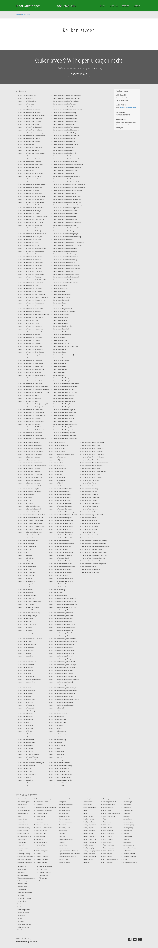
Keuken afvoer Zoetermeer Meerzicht (94, 549)
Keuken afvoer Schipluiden (57, 719)
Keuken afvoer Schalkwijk (57, 708)
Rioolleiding (126, 813)
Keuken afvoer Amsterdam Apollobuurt (30, 179)
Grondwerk (39, 804)
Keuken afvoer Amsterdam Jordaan (29, 335)
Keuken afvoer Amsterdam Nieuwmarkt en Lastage (34, 392)
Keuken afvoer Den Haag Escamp (63, 407)
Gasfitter (20, 851)
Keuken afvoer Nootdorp (25, 771)
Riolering (85, 813)
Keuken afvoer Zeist (88, 532)
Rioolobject (126, 816)
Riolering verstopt (88, 859)
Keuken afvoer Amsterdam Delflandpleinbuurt (32, 248)
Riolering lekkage (88, 833)
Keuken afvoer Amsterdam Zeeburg (64, 262)
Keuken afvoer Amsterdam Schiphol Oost (66, 141)
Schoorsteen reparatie (130, 862)
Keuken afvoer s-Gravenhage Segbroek (61, 670)
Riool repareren (108, 862)
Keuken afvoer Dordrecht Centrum (29, 506)
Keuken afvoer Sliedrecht (56, 725)
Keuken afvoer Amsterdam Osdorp (29, 424)
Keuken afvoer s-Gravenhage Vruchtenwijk (62, 688)
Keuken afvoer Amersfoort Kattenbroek (30, 118)
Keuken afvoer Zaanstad (90, 529)
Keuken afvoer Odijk (24, 777)
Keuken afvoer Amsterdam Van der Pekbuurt (67, 199)
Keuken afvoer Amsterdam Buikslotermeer (31, 205)
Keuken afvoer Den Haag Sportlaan (29, 460)
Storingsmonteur (23, 875)
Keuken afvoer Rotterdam (57, 486)
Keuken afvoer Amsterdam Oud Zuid (29, 427)
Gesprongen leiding (24, 853)
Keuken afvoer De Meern (61, 369)
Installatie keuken (41, 830)
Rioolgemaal (127, 807)
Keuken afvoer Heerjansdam (27, 595)
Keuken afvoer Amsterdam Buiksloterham (31, 202)
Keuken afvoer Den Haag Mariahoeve (64, 436)
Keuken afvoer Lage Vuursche (27, 644)
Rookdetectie (127, 851)
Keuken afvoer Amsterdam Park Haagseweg (66, 98)
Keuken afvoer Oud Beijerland (58, 445)
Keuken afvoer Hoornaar (25, 618)
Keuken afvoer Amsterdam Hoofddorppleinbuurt (33, 314)
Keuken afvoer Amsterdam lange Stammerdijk (32, 355)
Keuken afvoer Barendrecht (61, 297)
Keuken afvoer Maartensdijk (26, 711)
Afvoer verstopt (22, 804)
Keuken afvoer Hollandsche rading (29, 613)
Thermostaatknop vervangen (27, 878)
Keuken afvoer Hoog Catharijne (28, 616)
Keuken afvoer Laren (24, 653)
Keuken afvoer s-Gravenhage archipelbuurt (62, 598)
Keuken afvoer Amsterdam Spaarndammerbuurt (68, 164)
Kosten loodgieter (41, 851)
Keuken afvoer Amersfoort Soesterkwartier (31, 136)
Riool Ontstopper (28, 6)
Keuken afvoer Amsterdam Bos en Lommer (31, 196)
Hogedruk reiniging (42, 813)
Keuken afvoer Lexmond (25, 670)
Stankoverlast (22, 869)
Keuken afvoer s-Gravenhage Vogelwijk (61, 682)
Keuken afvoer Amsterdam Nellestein (29, 378)
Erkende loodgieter (24, 848)
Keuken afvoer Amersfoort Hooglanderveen (31, 115)
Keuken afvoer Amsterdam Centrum (29, 213)
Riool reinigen (107, 853)
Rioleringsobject (108, 799)
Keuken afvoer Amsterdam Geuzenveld (30, 288)
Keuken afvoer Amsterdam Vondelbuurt (65, 219)
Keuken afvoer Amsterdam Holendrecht (30, 309)
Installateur (39, 822)
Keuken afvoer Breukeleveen (62, 335)
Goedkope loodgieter (24, 859)
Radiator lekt (63, 845)
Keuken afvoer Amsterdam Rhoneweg (65, 118)
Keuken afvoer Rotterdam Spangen (60, 569)
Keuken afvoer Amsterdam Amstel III (29, 176)
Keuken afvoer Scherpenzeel (58, 711)
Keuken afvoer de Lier (60, 366)
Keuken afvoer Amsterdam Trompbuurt (65, 179)
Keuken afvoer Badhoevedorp (62, 294)
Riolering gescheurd (89, 822)
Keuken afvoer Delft (59, 375)
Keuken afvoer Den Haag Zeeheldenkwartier (32, 486)
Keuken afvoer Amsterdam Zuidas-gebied (66, 274)
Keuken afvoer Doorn (24, 500)
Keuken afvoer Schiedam (56, 716)
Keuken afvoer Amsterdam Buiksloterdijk (31, 199)
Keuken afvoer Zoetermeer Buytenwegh (94, 541)
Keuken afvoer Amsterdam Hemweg (29, 306)
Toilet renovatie (22, 884)
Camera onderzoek (24, 833)
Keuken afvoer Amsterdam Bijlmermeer (30, 193)
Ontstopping (63, 830)
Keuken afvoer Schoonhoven (58, 722)
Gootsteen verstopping (43, 799)
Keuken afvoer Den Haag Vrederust (29, 471)
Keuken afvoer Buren (59, 349)
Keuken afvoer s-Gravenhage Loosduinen (62, 644)
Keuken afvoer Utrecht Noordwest (93, 442)
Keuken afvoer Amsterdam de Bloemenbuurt (32, 234)
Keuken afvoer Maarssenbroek (27, 708)
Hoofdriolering (40, 816)
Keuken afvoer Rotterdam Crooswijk (60, 500)
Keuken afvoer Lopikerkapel (26, 690)
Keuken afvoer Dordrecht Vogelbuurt (29, 538)
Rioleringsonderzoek (109, 802)
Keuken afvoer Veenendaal (90, 480)
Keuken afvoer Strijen (55, 742)
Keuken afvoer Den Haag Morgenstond (30, 445)
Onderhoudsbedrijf (65, 819)
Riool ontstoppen (108, 851)
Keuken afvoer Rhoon (55, 474)
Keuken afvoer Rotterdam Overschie (60, 555)
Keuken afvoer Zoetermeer (90, 538)
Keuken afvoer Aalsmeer (25, 98)
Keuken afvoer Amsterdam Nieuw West (30, 384)
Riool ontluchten (108, 848)
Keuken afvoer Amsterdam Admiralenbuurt (31, 173)
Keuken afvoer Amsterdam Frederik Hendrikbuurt (33, 280)
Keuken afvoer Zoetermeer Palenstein (94, 558)
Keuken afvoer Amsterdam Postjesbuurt (65, 107)
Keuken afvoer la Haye (25, 641)
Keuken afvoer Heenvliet (25, 593)
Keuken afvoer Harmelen (25, 590)
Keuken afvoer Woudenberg (91, 523)
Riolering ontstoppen (89, 842)
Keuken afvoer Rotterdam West (58, 575)
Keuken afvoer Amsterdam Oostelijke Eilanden (32, 407)
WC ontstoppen (44, 875)
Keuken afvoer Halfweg (25, 587)
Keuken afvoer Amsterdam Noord (28, 395)
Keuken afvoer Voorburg (90, 494)
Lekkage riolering (41, 862)
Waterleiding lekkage (45, 866)
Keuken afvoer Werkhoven (90, 509)
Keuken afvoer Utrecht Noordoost (59, 786)
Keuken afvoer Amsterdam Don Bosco (30, 257)
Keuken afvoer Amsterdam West (63, 239)
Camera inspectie (23, 830)
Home (18, 15)
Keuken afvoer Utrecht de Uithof (59, 771)
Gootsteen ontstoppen (25, 862)
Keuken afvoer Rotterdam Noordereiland (62, 543)
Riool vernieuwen (128, 799)
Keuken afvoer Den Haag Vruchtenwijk (30, 474)
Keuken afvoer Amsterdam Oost (28, 401)
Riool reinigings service (110, 859)
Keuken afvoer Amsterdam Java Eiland (30, 332)
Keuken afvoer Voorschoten (91, 497)
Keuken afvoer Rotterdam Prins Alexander (62, 561)
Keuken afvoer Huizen (25, 627)
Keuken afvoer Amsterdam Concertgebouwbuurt (33, 216)
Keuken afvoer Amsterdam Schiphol (64, 138)
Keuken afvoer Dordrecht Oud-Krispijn (30, 529)
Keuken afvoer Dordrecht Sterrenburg (29, 532)
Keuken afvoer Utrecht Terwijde (92, 460)
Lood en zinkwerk (64, 799)
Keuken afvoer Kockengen (26, 633)
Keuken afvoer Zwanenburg (91, 569)
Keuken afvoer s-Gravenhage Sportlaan (61, 673)
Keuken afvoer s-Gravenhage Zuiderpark (61, 705)
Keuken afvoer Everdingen (26, 558)
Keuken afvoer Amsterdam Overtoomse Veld (67, 95)
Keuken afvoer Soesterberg (57, 731)
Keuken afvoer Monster (25, 737)
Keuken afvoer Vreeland (89, 500)
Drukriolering (22, 842)
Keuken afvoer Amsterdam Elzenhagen (30, 271)
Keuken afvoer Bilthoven (61, 317)
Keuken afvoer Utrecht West (91, 468)
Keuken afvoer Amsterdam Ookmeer (29, 398)
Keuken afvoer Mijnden (25, 731)
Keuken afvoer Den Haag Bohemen (64, 395)
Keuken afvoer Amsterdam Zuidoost (64, 280)
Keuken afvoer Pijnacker (56, 460)
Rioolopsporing (128, 828)
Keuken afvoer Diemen (25, 497)
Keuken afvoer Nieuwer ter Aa (27, 760)
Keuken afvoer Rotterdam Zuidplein (60, 587)
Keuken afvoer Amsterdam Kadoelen (29, 343)
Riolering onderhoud (89, 836)
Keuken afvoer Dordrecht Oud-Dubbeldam (31, 526)
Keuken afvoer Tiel (54, 748)
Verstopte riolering (23, 912)
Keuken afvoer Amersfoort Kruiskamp (29, 121)
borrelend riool (22, 819)
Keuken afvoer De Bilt (60, 363)
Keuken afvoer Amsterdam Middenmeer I (31, 369)
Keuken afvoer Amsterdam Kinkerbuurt (30, 349)
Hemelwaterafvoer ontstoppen (46, 807)
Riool (104, 819)
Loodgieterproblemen (66, 804)
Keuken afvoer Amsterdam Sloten (63, 150)
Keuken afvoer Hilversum (26, 604)
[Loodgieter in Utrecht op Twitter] (135, 939)
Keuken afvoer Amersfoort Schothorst (30, 130)
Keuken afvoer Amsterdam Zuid (63, 271)
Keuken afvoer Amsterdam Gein (28, 285)
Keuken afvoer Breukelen (61, 332)
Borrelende (21, 822)
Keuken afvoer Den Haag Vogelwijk (29, 468)
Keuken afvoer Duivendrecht (27, 546)
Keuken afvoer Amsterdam (26, 170)
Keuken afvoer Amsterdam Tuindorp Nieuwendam (69, 188)
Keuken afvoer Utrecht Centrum (59, 768)
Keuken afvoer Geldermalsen (27, 567)
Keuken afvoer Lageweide (26, 647)
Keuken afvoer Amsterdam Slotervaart (65, 162)
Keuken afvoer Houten (25, 621)
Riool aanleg (107, 822)
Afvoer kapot (22, 799)
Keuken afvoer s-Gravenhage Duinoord (61, 618)
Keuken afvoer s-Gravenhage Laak (59, 636)
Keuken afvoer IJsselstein (25, 630)
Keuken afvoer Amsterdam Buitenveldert (30, 208)
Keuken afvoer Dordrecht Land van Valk (30, 520)
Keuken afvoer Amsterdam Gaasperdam (30, 283)
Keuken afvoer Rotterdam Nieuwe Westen (62, 538)
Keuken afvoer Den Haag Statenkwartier (30, 463)
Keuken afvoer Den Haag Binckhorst (64, 389)
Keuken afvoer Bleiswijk (60, 323)
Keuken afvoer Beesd (59, 303)
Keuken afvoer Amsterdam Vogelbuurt (65, 211)
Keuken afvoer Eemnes (25, 549)
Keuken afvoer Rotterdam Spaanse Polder (62, 567)
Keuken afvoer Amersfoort (26, 107)
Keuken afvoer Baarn (59, 291)
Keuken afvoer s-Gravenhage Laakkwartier (62, 639)
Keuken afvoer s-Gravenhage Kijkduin (61, 633)
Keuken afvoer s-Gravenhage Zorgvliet (61, 702)
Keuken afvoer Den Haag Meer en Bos (65, 438)
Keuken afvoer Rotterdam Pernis (59, 558)
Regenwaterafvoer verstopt (67, 856)
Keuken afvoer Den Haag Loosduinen (65, 430)
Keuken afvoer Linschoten (26, 676)
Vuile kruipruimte (23, 927)
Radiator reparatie (64, 848)
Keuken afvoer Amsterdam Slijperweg (65, 147)
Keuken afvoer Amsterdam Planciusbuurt (66, 101)
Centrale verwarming (24, 836)
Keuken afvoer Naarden (25, 751)
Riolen (85, 810)
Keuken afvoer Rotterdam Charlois (59, 497)
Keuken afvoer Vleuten (89, 491)
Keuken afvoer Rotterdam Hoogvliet (60, 517)
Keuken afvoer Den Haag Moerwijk (29, 442)
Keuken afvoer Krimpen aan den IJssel (30, 639)
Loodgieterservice (64, 810)
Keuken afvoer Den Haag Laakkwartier (65, 424)
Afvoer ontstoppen (24, 802)
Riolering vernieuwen (89, 856)
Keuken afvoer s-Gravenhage (58, 595)
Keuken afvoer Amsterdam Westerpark (65, 248)
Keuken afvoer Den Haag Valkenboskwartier (32, 466)
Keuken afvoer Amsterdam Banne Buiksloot (31, 185)
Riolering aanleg (88, 816)
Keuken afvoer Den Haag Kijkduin (63, 418)
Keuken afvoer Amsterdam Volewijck (64, 216)
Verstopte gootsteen (24, 907)
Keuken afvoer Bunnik (60, 340)
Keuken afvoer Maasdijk (25, 714)
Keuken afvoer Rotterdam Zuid (58, 584)
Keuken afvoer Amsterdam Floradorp (29, 277)
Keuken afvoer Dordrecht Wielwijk (28, 541)
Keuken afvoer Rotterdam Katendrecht (61, 523)
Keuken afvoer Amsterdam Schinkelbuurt (66, 136)
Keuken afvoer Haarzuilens (26, 581)
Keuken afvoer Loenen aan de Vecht (29, 679)
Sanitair (125, 859)
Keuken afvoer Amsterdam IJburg (28, 320)
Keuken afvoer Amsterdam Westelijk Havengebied (68, 242)
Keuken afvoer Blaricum (60, 320)
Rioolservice (126, 833)
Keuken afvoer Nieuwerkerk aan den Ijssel (31, 763)
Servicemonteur (23, 866)
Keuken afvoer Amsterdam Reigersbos (65, 115)
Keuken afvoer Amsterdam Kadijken (29, 340)
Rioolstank (126, 839)
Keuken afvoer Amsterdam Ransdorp (64, 112)
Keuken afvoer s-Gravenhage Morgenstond (62, 659)
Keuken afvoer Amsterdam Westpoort (65, 251)
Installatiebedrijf (41, 836)
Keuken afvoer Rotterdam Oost (58, 549)
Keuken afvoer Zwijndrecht (90, 572)
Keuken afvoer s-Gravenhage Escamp (60, 621)
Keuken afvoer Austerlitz (60, 288)
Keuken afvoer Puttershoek (57, 463)
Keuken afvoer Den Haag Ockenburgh (30, 448)
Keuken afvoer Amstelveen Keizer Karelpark (31, 153)
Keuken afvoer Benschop (61, 306)
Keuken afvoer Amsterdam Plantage (64, 104)
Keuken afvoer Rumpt (55, 593)
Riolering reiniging (88, 848)
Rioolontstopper (128, 822)
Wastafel (20, 930)
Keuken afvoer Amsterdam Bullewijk (29, 211)
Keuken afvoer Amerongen (26, 104)
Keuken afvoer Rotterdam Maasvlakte (60, 535)
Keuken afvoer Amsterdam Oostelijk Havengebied (33, 404)
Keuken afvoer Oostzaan (25, 786)
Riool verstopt (127, 802)
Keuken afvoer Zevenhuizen (91, 535)
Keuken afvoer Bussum (60, 352)
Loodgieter (62, 802)
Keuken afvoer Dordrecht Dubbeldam (29, 512)
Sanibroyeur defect (129, 853)
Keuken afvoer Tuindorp (56, 754)
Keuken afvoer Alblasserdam (27, 101)
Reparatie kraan (88, 802)
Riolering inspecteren (89, 825)
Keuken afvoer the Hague (57, 745)
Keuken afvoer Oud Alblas (57, 442)
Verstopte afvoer (23, 904)
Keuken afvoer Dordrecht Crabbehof (29, 509)
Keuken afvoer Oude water (57, 451)
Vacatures (21, 895)
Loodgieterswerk (64, 813)
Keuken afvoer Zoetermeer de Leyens (94, 543)
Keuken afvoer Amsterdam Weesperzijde (65, 234)
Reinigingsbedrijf (64, 859)
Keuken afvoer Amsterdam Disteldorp (29, 254)
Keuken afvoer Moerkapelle (26, 734)
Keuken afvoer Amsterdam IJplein (28, 323)
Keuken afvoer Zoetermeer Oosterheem (94, 555)
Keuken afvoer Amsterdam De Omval (29, 239)
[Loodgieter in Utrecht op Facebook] (130, 939)
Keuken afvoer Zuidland (89, 567)
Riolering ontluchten (89, 839)
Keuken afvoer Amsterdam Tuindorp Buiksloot (67, 182)
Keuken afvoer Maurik (25, 722)
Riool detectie (107, 828)
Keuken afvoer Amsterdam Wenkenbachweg (67, 237)
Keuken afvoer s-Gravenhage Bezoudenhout (63, 604)
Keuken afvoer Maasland (25, 716)
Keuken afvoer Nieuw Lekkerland (28, 754)
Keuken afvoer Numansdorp (27, 774)
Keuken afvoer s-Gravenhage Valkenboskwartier (64, 679)
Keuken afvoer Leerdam (25, 656)
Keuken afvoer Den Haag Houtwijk (64, 415)
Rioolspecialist (127, 836)
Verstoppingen (22, 901)
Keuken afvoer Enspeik (25, 555)
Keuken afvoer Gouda (24, 569)
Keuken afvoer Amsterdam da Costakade (30, 222)
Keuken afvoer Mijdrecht (25, 728)
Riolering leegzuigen (89, 830)
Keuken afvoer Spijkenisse (57, 737)
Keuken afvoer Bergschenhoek (62, 309)
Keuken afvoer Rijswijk (56, 483)
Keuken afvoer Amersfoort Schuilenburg (30, 133)
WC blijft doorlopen (45, 872)
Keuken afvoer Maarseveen (26, 705)
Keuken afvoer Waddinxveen (91, 503)
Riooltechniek (127, 842)
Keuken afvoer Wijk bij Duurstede (92, 515)
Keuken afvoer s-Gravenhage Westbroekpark (63, 690)
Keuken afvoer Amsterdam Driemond (29, 260)
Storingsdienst (22, 872)
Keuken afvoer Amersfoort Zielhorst (29, 141)
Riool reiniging (107, 856)
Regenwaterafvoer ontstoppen (68, 851)
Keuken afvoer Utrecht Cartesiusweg (60, 766)
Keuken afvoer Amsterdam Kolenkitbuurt (31, 352)
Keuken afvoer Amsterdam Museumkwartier (32, 375)
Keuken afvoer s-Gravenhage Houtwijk (61, 630)
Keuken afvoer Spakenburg (57, 734)
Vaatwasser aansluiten (25, 892)
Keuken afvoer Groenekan (26, 575)
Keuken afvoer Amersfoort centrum (29, 110)
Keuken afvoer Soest (55, 728)
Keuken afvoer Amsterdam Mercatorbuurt (31, 366)
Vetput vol (21, 921)
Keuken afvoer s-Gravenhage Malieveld (61, 647)
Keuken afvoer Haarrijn (25, 578)
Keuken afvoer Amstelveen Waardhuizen (30, 164)
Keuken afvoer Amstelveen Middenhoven (31, 156)
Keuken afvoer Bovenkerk (61, 329)
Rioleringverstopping (109, 816)
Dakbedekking (22, 839)
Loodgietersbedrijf (64, 807)
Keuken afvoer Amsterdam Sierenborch (65, 144)
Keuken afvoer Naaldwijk (25, 748)
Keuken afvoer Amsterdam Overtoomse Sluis (32, 438)
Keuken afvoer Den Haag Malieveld (64, 433)
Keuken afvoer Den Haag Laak (62, 421)
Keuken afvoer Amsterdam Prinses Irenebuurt (67, 110)
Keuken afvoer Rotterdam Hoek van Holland (63, 515)
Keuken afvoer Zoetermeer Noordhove (94, 552)
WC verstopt (43, 878)
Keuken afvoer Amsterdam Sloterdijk (64, 153)
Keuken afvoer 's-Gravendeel (27, 95)
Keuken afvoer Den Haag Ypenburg (29, 483)
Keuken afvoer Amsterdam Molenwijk (29, 372)
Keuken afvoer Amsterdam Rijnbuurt (64, 124)
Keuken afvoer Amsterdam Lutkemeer (30, 361)
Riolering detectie (88, 819)
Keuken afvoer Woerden (90, 520)
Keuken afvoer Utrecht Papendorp (93, 454)
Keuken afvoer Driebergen (26, 543)
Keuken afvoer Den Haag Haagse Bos (64, 410)
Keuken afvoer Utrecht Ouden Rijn (93, 448)
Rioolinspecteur (128, 810)
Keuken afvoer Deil (59, 372)
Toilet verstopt (22, 889)
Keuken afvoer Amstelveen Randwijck (29, 159)
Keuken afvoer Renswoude (57, 468)
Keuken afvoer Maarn (24, 696)
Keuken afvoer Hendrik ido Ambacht (29, 601)
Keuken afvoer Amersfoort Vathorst (29, 138)
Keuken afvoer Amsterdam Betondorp (30, 188)
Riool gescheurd (108, 830)
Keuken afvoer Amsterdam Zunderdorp (65, 283)
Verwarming (21, 915)
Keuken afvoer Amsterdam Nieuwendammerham (33, 389)
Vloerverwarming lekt (24, 924)
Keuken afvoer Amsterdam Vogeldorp (65, 213)
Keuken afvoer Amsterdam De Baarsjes (30, 231)
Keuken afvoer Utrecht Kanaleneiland (60, 774)
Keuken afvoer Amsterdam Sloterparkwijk (66, 159)
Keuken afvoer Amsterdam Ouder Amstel (31, 430)
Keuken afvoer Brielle (59, 337)
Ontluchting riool (64, 828)
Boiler (19, 816)
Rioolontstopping (128, 825)
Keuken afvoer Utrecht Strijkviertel (93, 457)
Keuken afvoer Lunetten (25, 693)
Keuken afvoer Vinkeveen (90, 486)
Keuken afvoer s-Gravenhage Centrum (61, 613)
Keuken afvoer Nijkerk (25, 768)
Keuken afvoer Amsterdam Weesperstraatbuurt (68, 231)
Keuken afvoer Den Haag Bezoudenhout (65, 387)
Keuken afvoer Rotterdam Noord (59, 541)
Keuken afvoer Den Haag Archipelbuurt (65, 381)
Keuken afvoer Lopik (24, 688)
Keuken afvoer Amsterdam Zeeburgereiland (66, 265)
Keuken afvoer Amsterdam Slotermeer (65, 156)
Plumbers (62, 836)
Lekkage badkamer (42, 856)
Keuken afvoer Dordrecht (26, 503)
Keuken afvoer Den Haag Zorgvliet (28, 489)
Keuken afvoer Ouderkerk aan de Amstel (61, 454)
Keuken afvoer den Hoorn (26, 494)
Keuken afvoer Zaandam (90, 526)
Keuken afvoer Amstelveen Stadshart (29, 162)
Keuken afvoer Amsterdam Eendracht (29, 268)
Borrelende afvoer (23, 825)
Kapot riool (39, 839)
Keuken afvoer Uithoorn (56, 757)
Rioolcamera (127, 804)
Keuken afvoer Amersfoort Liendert (29, 124)
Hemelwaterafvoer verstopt (44, 810)
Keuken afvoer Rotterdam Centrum (60, 494)
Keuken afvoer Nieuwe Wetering (28, 757)
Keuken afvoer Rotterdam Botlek (59, 491)
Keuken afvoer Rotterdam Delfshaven (60, 503)
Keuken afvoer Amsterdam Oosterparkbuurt (32, 412)
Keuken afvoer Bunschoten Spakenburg (65, 346)
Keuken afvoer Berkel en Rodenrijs (64, 311)
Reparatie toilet (87, 804)
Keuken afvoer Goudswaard (26, 572)
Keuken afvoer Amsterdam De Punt (29, 245)
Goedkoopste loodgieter (25, 856)
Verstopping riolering (24, 898)
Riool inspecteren (108, 833)
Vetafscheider (22, 918)
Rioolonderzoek (128, 819)
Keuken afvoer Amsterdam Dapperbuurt (30, 225)
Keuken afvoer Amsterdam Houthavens (30, 317)
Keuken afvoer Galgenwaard (27, 561)
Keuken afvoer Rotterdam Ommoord (60, 546)
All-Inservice (21, 807)
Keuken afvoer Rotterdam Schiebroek (60, 564)
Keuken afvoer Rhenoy (56, 471)
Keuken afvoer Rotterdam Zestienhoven (61, 578)
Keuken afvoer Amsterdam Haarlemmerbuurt (32, 300)
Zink (40, 881)
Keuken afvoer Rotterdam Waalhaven (60, 572)
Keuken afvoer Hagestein (25, 584)
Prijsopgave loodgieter (66, 839)
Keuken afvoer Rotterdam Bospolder (60, 489)
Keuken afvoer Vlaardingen (90, 489)
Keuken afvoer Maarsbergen (26, 699)
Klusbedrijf (39, 848)
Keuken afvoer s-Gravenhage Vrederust (61, 685)
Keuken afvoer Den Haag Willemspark (29, 480)
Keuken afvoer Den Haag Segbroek (29, 457)
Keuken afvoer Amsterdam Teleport (64, 173)
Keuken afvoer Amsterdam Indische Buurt (31, 329)
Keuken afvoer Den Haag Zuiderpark (29, 491)
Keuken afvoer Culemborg (61, 361)
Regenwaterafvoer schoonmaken (69, 853)
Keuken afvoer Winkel (89, 517)
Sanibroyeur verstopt (129, 856)
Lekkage (38, 853)
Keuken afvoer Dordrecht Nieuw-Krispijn (30, 523)
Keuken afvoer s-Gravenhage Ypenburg (61, 696)
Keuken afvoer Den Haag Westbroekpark (30, 477)
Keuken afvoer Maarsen (25, 702)
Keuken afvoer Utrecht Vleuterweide (93, 466)
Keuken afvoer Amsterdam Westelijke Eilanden (67, 245)
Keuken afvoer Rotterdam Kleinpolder (61, 526)
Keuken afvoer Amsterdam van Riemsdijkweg (67, 205)
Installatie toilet (41, 833)
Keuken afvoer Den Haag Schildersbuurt (30, 454)
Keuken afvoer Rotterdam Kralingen (60, 529)
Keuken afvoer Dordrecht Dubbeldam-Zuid (31, 515)
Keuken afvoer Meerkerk (25, 725)
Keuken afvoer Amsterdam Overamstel (30, 433)
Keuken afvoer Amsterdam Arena (28, 182)
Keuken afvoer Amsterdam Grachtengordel (31, 294)
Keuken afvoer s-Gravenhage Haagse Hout (62, 627)
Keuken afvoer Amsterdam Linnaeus (29, 358)
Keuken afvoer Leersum (25, 659)
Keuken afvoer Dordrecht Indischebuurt (30, 517)
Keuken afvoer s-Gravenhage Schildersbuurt (63, 667)
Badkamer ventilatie (24, 810)
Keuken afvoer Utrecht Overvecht (92, 451)
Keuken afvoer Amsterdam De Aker (29, 228)
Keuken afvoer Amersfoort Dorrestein (29, 112)
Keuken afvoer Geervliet (25, 564)
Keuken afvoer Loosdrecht (26, 685)
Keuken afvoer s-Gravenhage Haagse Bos (62, 624)
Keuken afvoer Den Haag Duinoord (64, 404)
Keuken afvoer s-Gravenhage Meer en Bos (62, 653)
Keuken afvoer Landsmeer (26, 650)
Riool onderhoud (108, 845)
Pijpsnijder (62, 833)
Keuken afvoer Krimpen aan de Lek (29, 636)
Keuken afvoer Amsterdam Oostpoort (29, 418)
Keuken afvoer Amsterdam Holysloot (29, 311)
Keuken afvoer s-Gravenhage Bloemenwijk (62, 607)
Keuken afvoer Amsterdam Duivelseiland (30, 262)
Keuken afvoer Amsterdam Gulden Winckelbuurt (33, 297)
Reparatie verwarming (90, 807)
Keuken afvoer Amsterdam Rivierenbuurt (66, 127)
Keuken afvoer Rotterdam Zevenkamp (61, 581)
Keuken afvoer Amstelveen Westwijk (29, 167)
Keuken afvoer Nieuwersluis (26, 766)
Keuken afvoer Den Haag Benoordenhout (66, 384)
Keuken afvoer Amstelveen (26, 144)
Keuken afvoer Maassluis (25, 719)
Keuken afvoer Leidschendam (27, 662)
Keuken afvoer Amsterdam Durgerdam (30, 265)
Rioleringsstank (108, 807)
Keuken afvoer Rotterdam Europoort (60, 506)
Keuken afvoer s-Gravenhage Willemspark (62, 693)
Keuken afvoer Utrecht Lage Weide (59, 777)
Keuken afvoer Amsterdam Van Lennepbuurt (67, 202)
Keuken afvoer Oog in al (25, 780)
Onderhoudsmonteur (65, 822)
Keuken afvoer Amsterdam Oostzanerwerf (31, 421)
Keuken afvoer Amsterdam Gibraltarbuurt (31, 291)
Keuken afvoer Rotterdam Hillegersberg (61, 512)
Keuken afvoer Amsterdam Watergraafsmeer (67, 222)
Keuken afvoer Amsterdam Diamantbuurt (31, 251)
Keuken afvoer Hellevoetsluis (27, 598)
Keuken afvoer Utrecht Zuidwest (92, 477)
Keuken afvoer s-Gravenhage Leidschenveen (63, 641)
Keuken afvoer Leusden (25, 667)
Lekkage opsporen (42, 859)
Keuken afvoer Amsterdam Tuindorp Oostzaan (67, 190)
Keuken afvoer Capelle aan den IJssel (64, 355)
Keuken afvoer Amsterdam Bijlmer (28, 190)
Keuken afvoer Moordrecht (26, 742)
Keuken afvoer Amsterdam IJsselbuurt (29, 326)
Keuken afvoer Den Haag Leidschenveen (65, 427)
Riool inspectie (107, 836)
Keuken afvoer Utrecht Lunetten (59, 783)
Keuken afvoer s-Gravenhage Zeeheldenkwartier (64, 699)
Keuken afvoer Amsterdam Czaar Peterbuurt (32, 219)
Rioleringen (86, 862)
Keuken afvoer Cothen (60, 358)
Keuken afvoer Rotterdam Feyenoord (60, 509)
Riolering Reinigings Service (91, 851)
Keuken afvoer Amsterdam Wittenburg (65, 260)
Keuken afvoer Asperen (60, 285)
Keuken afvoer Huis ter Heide (27, 624)
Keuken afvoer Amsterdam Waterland (65, 225)
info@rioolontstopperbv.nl (127, 108)
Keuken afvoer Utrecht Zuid (91, 474)
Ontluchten (62, 825)
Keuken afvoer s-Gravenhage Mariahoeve (62, 650)
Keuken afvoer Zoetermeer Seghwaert (94, 564)
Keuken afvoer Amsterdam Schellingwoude (66, 133)
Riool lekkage (107, 842)
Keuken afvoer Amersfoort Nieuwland (30, 127)
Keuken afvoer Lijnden (25, 673)
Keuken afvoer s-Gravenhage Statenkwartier (63, 676)
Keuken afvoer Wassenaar (90, 506)
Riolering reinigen (88, 845)
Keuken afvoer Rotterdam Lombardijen (61, 532)
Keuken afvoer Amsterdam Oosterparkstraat (32, 415)
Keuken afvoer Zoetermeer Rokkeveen (94, 561)
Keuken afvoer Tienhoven (57, 751)
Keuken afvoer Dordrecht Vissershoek (29, 535)
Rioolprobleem (127, 830)
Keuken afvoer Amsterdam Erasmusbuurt (31, 274)
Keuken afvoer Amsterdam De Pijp (28, 242)
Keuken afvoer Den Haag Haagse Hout (65, 412)
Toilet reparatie (22, 887)
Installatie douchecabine (44, 828)
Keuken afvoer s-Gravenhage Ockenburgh (62, 662)
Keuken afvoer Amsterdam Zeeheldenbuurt (66, 268)
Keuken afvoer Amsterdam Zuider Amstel (66, 277)
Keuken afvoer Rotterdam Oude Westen (61, 552)
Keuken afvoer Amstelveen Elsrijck (28, 150)
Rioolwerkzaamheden (130, 848)
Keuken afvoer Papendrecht (57, 457)
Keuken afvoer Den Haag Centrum (63, 398)
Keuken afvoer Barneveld (61, 300)
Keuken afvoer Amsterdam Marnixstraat (30, 363)
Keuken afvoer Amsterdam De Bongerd (30, 237)
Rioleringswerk (107, 810)
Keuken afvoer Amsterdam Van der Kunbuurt (67, 196)
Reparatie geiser (88, 799)
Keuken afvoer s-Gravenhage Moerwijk (61, 656)
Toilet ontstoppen (23, 881)
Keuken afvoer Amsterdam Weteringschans (66, 254)
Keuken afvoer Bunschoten (61, 343)
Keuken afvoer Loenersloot (26, 682)
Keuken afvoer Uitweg (56, 760)
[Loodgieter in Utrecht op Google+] (140, 939)
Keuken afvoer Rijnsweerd (57, 480)
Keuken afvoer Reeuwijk (56, 466)
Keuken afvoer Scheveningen (58, 714)
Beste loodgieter (23, 813)
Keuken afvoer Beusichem (61, 314)
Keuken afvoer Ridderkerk (57, 477)
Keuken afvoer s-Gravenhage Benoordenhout (63, 601)
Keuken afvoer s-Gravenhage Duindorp (61, 616)
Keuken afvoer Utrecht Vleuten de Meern (95, 463)
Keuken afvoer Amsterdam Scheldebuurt (66, 130)
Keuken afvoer (26, 15)
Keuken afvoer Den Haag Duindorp (64, 401)
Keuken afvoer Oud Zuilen (57, 448)
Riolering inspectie (88, 828)
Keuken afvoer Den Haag (61, 378)
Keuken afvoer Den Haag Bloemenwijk (65, 392)
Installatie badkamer (42, 825)
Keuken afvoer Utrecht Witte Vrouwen (94, 471)
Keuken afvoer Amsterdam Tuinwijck (64, 193)
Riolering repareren (89, 853)
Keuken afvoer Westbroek (90, 512)
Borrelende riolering (24, 828)
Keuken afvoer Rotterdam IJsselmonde (61, 520)
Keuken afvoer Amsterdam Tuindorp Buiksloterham (69, 185)
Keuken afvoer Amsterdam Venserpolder (66, 208)
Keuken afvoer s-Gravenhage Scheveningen (62, 665)
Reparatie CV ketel (64, 862)
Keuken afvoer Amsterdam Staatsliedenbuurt (67, 167)
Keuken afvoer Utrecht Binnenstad (59, 763)
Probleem (62, 842)
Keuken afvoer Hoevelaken (26, 610)
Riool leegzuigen (108, 839)
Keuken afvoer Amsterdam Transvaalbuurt (66, 176)
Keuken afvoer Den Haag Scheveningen (30, 451)
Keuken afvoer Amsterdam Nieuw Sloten (30, 381)
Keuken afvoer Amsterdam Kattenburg (30, 346)
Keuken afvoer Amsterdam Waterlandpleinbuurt (68, 228)
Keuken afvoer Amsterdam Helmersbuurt (31, 303)
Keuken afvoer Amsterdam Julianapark (30, 337)
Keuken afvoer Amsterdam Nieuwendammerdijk (33, 387)
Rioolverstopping (128, 845)
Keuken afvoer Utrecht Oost (91, 445)
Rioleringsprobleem (109, 804)
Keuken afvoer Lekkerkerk (26, 665)
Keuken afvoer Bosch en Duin (62, 326)
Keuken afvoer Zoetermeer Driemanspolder (96, 546)
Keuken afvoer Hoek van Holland (28, 607)
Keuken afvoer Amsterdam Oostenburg (30, 410)
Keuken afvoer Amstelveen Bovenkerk (30, 147)
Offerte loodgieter (64, 816)
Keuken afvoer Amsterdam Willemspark (65, 257)
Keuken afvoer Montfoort (26, 740)
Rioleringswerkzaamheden (111, 813)
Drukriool (21, 845)
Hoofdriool (39, 819)
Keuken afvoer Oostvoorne (26, 783)
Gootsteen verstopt (42, 802)
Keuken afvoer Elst (23, 552)
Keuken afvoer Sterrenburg (57, 740)
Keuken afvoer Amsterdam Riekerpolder (65, 121)
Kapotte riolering (41, 842)
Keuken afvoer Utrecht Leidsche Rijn (60, 780)
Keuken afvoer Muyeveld (25, 745)
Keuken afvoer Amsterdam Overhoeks (30, 436)
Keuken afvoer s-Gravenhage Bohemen (61, 610)
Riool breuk (106, 825)
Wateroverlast (43, 869)
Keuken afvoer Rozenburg (57, 590)
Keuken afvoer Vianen (89, 483)
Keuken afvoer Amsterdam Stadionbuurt (66, 170)
